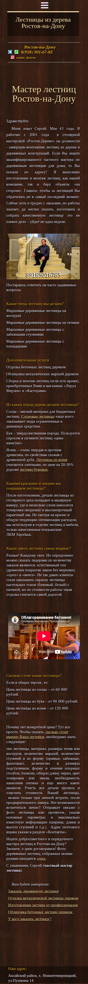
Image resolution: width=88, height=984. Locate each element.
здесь (41, 858)
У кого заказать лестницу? (29, 918)
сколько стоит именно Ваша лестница (37, 734)
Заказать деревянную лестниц (32, 891)
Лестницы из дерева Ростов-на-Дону (43, 22)
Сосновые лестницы (37, 416)
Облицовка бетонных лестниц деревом (40, 911)
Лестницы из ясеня (51, 459)
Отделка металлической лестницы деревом (43, 897)
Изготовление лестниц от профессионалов (43, 904)
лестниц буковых (34, 469)
